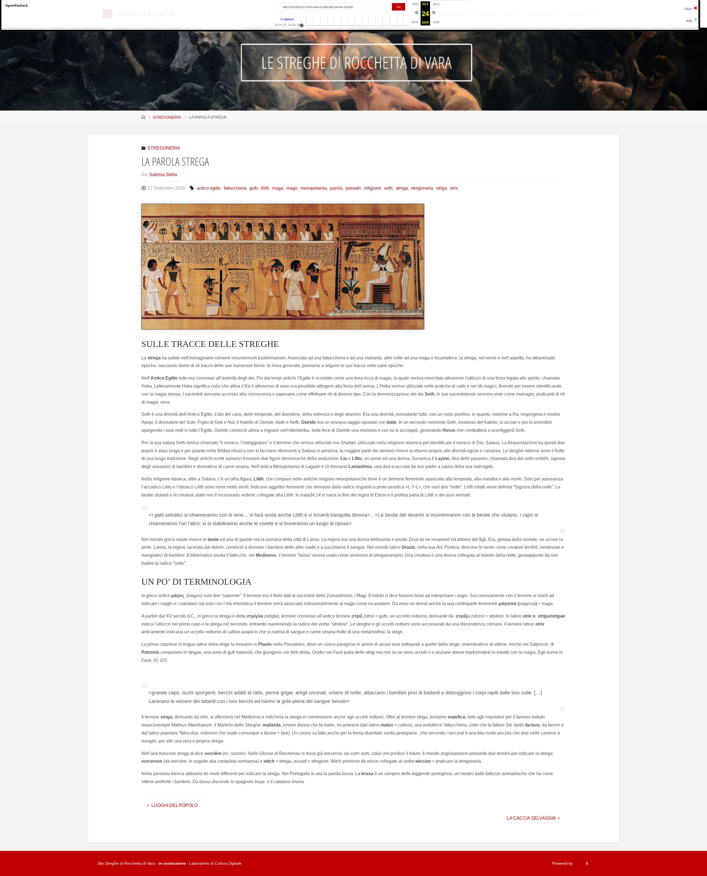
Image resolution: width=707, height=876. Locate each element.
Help (689, 20)
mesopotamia (313, 188)
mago (291, 188)
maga (277, 188)
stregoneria (422, 188)
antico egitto (208, 188)
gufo (253, 188)
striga (441, 188)
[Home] (143, 117)
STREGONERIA (166, 117)
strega (402, 188)
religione (372, 188)
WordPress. (599, 863)
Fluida (579, 863)
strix (454, 188)
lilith (265, 188)
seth (388, 188)
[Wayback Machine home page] (16, 5)
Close (688, 9)
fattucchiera (235, 188)
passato (353, 188)
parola (336, 188)
